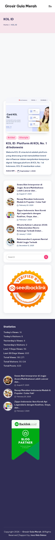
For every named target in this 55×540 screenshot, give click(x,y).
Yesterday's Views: (14, 340)
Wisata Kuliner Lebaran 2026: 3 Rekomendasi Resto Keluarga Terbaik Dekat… (32, 228)
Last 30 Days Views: (14, 353)
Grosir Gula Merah (21, 6)
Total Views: (10, 357)
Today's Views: (12, 332)
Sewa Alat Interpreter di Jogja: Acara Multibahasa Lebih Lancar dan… (30, 187)
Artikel (11, 137)
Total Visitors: (11, 361)
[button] (46, 257)
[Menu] (50, 6)
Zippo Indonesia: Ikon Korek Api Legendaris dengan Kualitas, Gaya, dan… (31, 213)
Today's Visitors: (13, 336)
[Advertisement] (27, 62)
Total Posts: (10, 365)
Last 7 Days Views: (14, 349)
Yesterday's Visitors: (15, 344)
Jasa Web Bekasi (38, 535)
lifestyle (23, 137)
